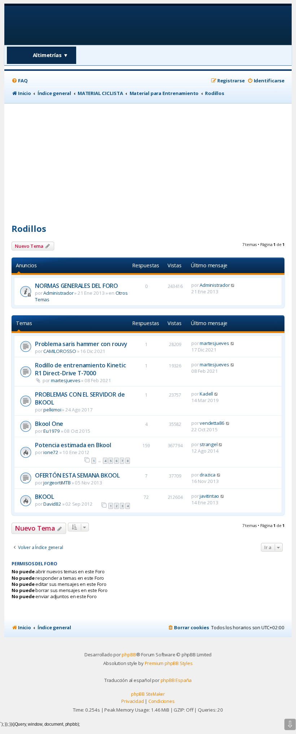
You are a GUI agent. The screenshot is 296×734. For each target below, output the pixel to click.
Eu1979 (51, 431)
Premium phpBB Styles (169, 663)
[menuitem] (19, 80)
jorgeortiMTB (57, 482)
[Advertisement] (148, 157)
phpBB (129, 654)
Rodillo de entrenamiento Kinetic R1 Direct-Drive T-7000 (80, 369)
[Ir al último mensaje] (233, 285)
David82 (52, 504)
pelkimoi (52, 409)
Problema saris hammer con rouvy (81, 344)
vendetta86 (212, 423)
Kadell (206, 393)
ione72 (50, 452)
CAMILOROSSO (59, 351)
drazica (208, 474)
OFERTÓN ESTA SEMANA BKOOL (77, 475)
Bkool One (49, 424)
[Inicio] (58, 25)
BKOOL (44, 497)
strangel (208, 444)
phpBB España (176, 680)
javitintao (209, 496)
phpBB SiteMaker (148, 694)
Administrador (58, 293)
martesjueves (214, 343)
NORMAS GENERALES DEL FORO (76, 286)
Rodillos (29, 228)
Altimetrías (51, 55)
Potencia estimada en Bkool (73, 445)
